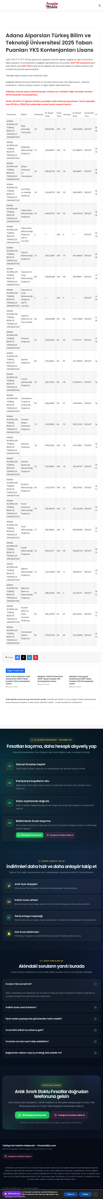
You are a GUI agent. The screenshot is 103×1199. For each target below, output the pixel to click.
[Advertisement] (51, 19)
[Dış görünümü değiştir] (100, 6)
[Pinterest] (35, 657)
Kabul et (70, 1194)
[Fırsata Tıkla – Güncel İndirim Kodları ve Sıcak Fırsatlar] (51, 5)
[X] (23, 657)
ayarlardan (9, 1196)
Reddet (85, 1194)
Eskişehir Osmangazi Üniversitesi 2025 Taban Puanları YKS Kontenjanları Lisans (81, 680)
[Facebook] (17, 657)
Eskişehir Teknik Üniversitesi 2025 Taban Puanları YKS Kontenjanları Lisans (50, 679)
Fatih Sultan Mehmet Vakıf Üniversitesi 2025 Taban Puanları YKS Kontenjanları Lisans (18, 680)
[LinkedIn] (29, 657)
